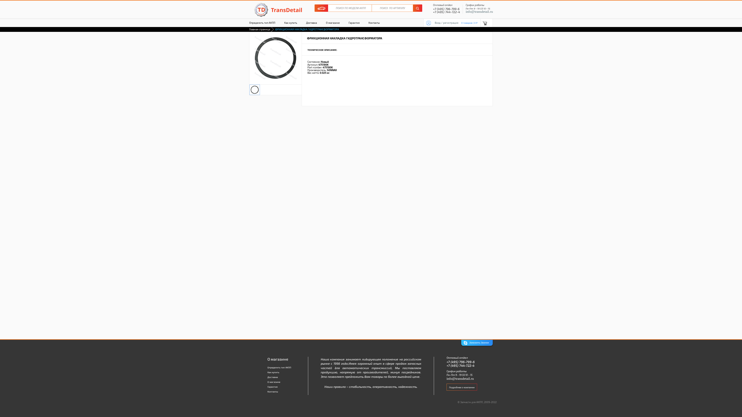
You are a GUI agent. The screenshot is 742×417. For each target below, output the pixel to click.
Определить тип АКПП (262, 22)
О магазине (333, 22)
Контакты (374, 22)
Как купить (290, 22)
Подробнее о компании (462, 387)
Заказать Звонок (479, 342)
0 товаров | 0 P (469, 22)
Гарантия (354, 22)
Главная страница (259, 29)
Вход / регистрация (446, 22)
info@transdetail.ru (479, 12)
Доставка (311, 22)
